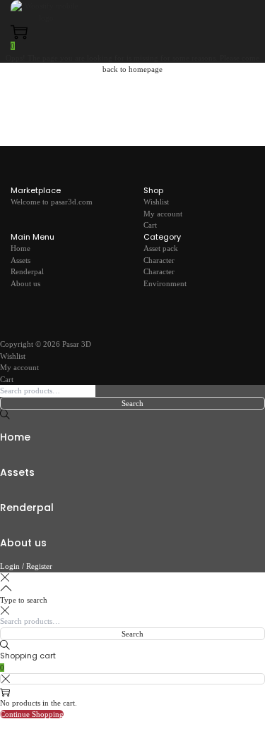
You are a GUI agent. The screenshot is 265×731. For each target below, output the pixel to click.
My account (162, 213)
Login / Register (26, 566)
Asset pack (160, 248)
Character (159, 260)
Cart (150, 225)
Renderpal (27, 271)
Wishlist (156, 201)
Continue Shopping (32, 714)
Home (20, 248)
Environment (165, 283)
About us (25, 283)
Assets (20, 260)
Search (132, 403)
